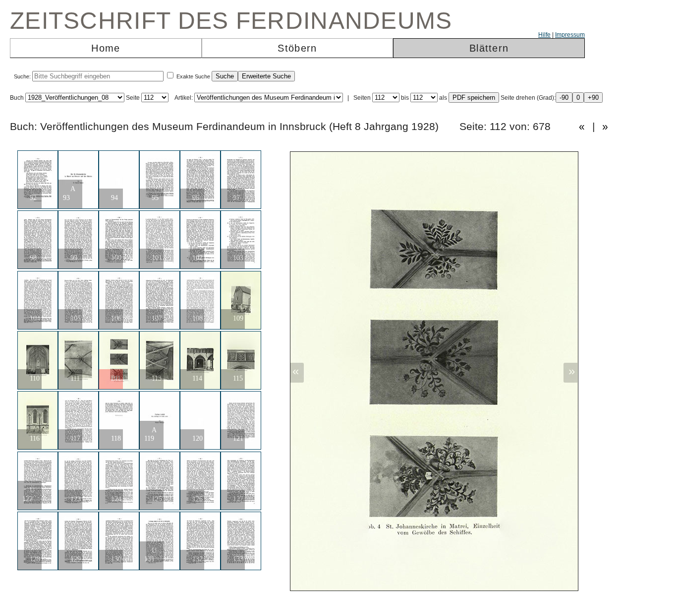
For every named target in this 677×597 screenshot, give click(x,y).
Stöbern (297, 48)
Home (105, 48)
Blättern (488, 48)
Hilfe (544, 34)
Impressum (570, 34)
